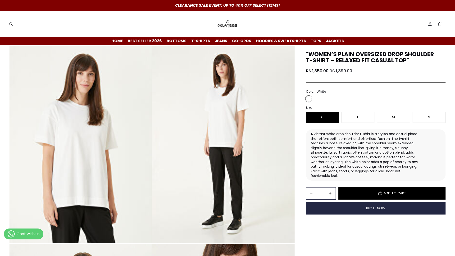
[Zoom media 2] (223, 144)
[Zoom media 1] (80, 144)
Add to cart (395, 193)
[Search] (11, 24)
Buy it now (375, 208)
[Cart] (440, 24)
